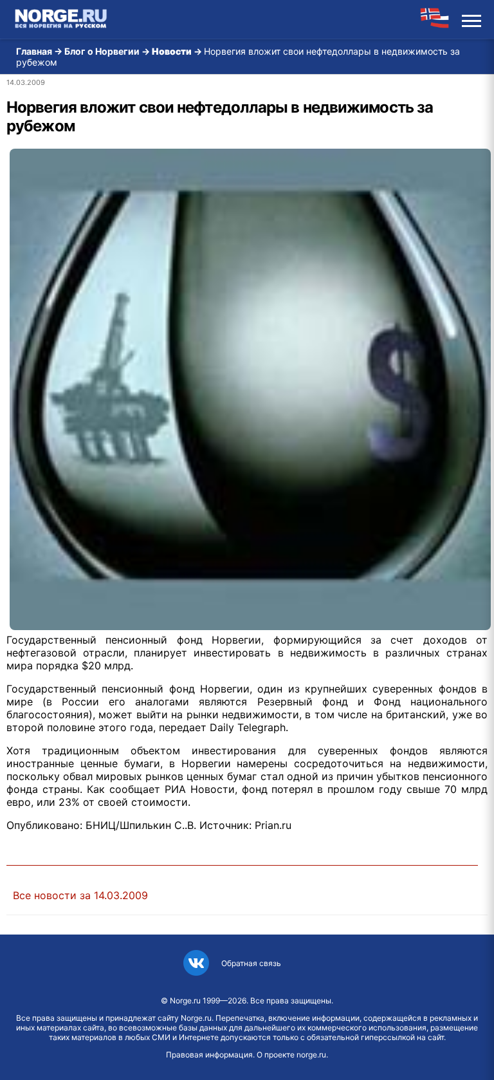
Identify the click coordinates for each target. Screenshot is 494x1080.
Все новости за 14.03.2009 (80, 895)
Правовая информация (209, 1054)
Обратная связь (251, 963)
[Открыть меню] (471, 19)
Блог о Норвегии (102, 51)
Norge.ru (185, 1000)
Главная (34, 51)
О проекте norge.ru (291, 1054)
